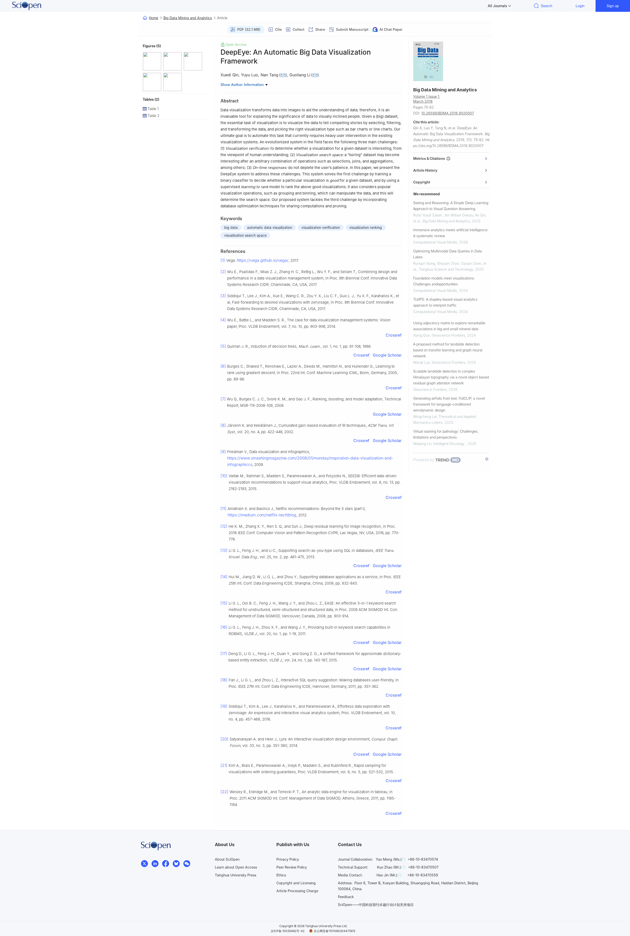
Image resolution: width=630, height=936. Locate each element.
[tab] (451, 158)
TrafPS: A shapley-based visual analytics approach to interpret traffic (445, 302)
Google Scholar (387, 355)
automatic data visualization (269, 227)
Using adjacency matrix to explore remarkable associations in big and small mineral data (449, 326)
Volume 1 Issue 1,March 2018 (426, 98)
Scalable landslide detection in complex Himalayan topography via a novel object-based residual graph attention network (451, 377)
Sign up (613, 6)
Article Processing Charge (297, 891)
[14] (223, 576)
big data (231, 227)
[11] (223, 508)
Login (580, 6)
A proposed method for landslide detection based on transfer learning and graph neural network (447, 350)
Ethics (281, 875)
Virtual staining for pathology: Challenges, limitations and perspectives (445, 434)
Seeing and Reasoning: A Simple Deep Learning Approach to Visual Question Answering (450, 206)
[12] (223, 526)
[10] (223, 475)
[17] (223, 653)
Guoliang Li (299, 74)
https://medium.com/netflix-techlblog (262, 514)
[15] (223, 603)
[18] (223, 679)
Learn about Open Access (236, 867)
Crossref (394, 335)
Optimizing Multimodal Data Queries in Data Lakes (447, 254)
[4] (223, 319)
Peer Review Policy (291, 867)
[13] (223, 550)
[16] (223, 627)
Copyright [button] (421, 182)
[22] (224, 791)
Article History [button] (425, 170)
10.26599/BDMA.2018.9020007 (447, 113)
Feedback (346, 897)
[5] (223, 346)
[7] (223, 398)
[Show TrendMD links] (487, 459)
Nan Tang (269, 74)
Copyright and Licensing (296, 883)
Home (153, 18)
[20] (224, 739)
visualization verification (320, 227)
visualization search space (245, 235)
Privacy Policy (287, 859)
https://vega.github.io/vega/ (262, 260)
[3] (223, 295)
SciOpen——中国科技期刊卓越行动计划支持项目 (376, 905)
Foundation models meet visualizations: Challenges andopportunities (444, 281)
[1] (222, 260)
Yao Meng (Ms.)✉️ (391, 859)
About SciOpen (227, 859)
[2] (223, 271)
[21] (223, 765)
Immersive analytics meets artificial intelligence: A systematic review (450, 233)
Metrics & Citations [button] (429, 158)
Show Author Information (242, 84)
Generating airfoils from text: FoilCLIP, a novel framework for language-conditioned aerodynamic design (449, 404)
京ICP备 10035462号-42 (287, 931)
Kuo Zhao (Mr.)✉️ (391, 867)
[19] (223, 706)
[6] (223, 366)
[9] (223, 451)
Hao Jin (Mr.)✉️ (389, 875)
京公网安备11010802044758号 (335, 931)
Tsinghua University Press (235, 875)
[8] (223, 425)
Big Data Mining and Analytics (187, 18)
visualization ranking (365, 227)
